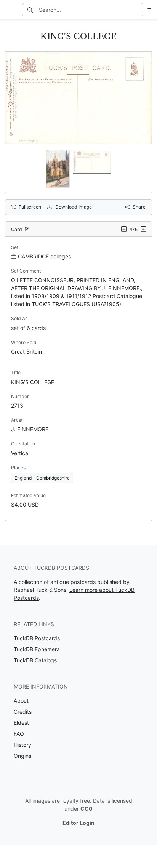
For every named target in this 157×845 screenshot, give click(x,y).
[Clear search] (138, 9)
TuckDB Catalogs (35, 660)
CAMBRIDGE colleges (44, 256)
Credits (23, 711)
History (22, 744)
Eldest (21, 722)
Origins (22, 756)
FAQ (19, 733)
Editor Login (78, 822)
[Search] (30, 9)
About (21, 700)
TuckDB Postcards (37, 638)
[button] (147, 9)
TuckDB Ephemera (37, 649)
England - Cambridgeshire (42, 478)
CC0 (86, 808)
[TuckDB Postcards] (10, 10)
